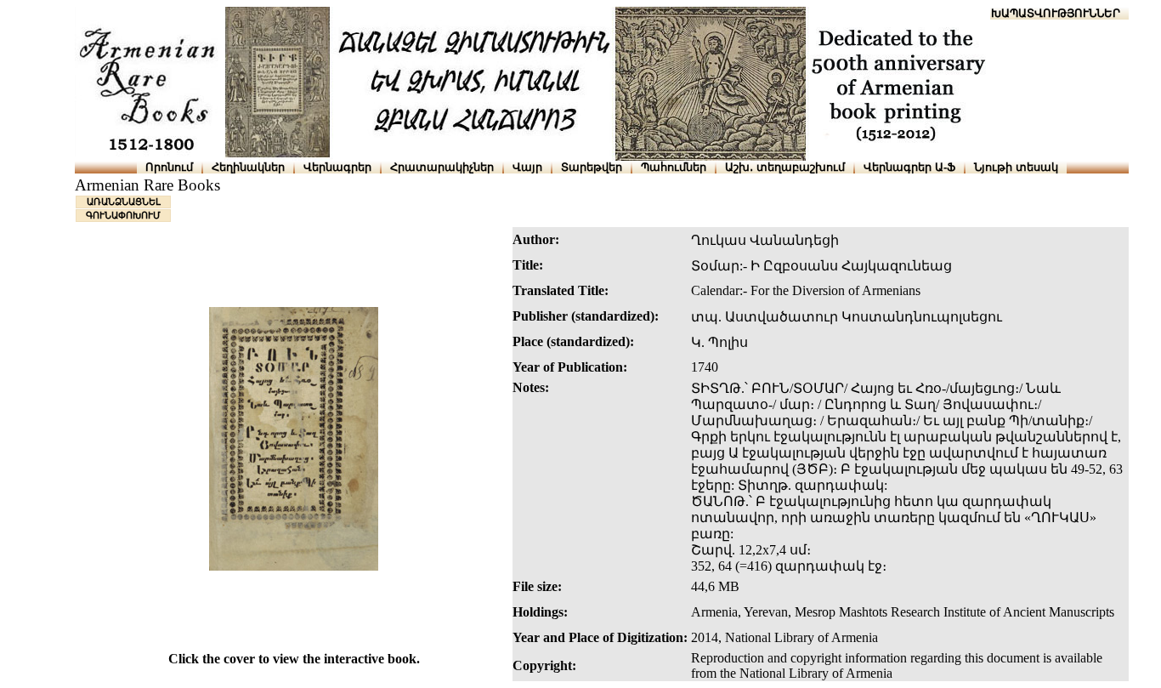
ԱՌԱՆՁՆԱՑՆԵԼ (124, 201)
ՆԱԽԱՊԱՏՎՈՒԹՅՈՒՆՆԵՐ (1047, 13)
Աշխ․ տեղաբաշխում (785, 167)
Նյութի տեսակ (1016, 167)
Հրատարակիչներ (442, 167)
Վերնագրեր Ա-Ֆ (909, 167)
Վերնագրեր (337, 167)
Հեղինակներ (248, 167)
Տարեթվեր (591, 167)
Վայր (527, 167)
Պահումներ (673, 167)
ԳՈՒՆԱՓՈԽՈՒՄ (123, 215)
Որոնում (169, 167)
